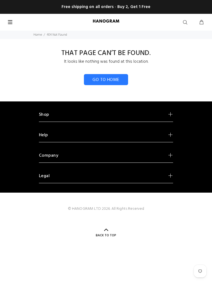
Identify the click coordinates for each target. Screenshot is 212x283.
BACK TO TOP (106, 235)
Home (37, 35)
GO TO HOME (106, 79)
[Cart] (201, 22)
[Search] (186, 22)
